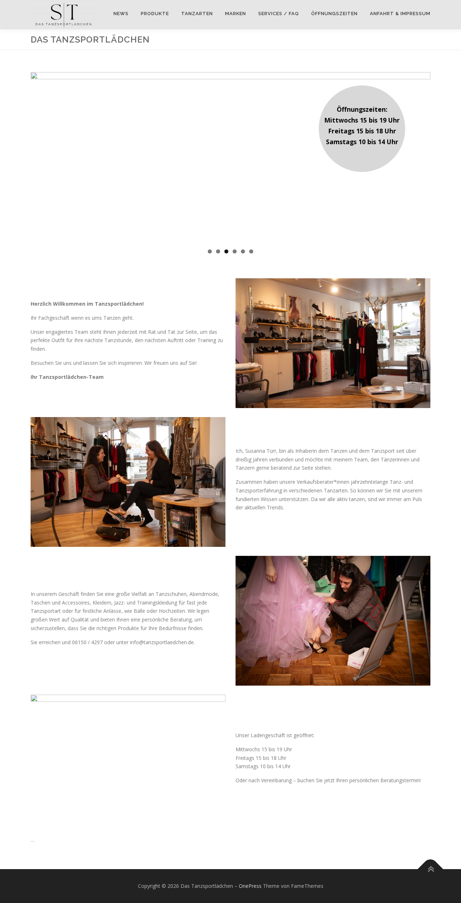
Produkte (155, 13)
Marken (235, 13)
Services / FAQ (278, 13)
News (121, 13)
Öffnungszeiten (334, 13)
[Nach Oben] (430, 869)
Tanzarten (197, 13)
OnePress (250, 885)
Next (441, 154)
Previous (41, 154)
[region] (230, 154)
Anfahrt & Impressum (400, 13)
